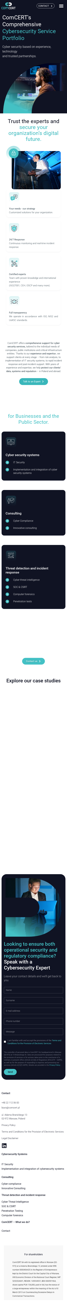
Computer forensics (12, 1215)
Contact (6, 1230)
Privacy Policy (8, 1125)
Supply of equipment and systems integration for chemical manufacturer (32, 734)
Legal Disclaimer (10, 1138)
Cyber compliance (11, 1183)
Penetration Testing (12, 1210)
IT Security (7, 1164)
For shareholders (33, 1254)
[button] (61, 5)
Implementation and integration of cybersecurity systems (33, 1168)
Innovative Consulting (13, 1188)
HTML (7, 1049)
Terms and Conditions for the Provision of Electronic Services (33, 1131)
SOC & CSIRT (9, 1206)
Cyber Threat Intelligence (15, 1201)
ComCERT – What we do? (16, 1222)
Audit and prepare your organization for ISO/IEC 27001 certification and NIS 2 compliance (33, 793)
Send (10, 1072)
